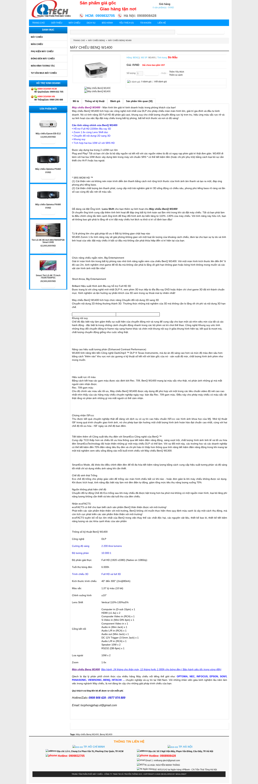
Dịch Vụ (91, 23)
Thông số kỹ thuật (94, 101)
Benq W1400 (106, 734)
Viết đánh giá (160, 81)
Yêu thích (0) (126, 23)
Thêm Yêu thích (176, 72)
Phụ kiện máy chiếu (42, 51)
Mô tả (76, 101)
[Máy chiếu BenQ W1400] (96, 68)
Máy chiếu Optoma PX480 (48, 204)
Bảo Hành (107, 23)
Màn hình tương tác (43, 66)
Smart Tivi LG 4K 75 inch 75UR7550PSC (48, 276)
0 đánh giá (146, 81)
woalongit (181, 774)
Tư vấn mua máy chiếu (44, 73)
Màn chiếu (37, 44)
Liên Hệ (162, 23)
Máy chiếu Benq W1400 (87, 734)
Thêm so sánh (176, 75)
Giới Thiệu (56, 23)
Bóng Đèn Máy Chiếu (43, 58)
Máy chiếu (37, 37)
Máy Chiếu (74, 23)
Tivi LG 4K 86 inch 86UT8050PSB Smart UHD (48, 241)
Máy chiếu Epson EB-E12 (48, 134)
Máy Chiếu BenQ (96, 40)
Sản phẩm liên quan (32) (139, 101)
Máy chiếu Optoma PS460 (48, 169)
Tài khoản (145, 23)
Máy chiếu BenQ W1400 (119, 40)
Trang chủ (38, 23)
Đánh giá (115, 101)
